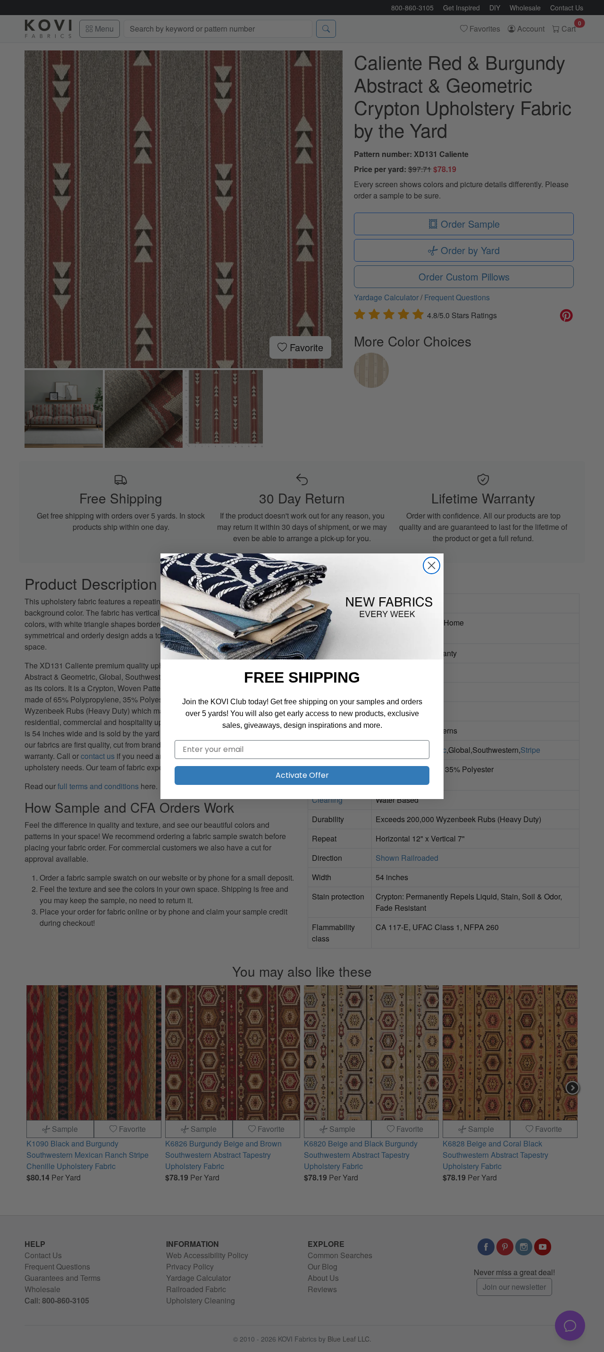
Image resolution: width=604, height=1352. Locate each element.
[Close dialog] (431, 565)
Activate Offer (302, 775)
